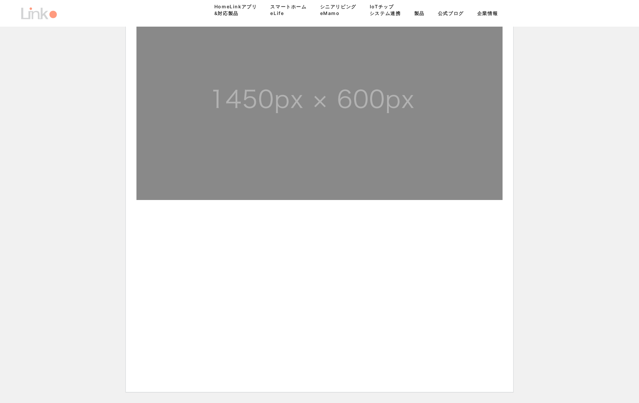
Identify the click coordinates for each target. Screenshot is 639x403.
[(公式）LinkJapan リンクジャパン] (38, 13)
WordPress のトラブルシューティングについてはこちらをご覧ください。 (421, 289)
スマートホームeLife (288, 10)
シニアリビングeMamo (338, 10)
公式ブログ (451, 13)
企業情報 (487, 13)
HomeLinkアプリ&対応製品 (235, 10)
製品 (419, 13)
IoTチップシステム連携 (385, 10)
